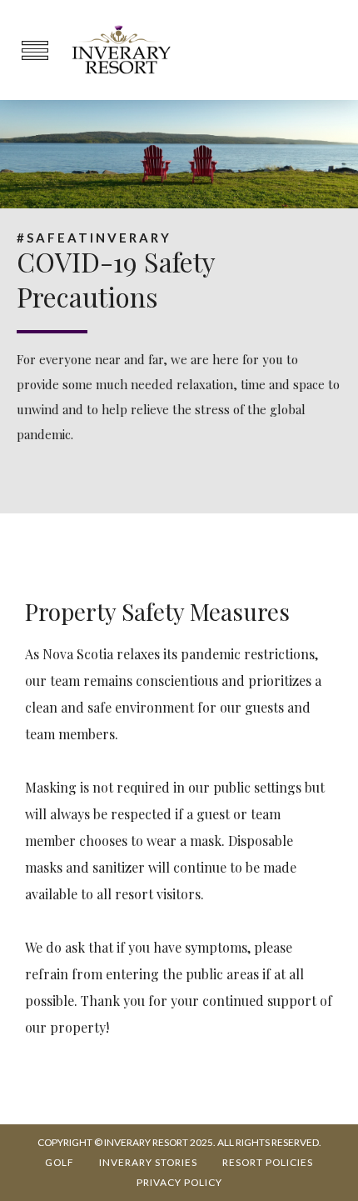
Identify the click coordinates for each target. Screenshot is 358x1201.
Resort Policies (267, 1162)
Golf (59, 1162)
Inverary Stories (148, 1162)
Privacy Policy (179, 1182)
